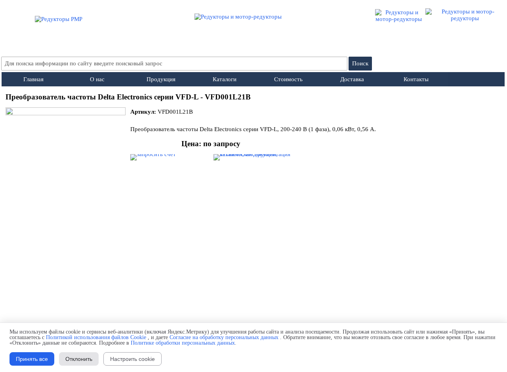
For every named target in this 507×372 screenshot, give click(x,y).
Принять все (32, 359)
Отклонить (78, 359)
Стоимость (288, 79)
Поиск (360, 63)
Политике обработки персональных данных (183, 343)
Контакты (416, 79)
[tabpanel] (254, 97)
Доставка (352, 79)
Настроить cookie (132, 359)
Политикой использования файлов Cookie (96, 337)
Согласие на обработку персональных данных (224, 337)
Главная (33, 79)
